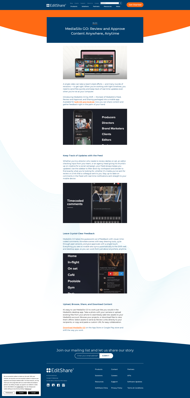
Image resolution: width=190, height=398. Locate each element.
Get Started (135, 5)
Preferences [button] (28, 389)
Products (74, 6)
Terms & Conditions (135, 388)
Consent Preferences (52, 378)
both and (84, 102)
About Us (90, 3)
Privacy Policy (116, 388)
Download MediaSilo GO (74, 328)
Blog (71, 3)
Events (77, 3)
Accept (33, 392)
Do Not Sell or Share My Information (57, 380)
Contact (114, 369)
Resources (108, 6)
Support (83, 3)
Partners (96, 6)
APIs (129, 376)
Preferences (9, 392)
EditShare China (101, 388)
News (118, 6)
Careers (97, 3)
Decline (21, 392)
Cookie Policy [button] (20, 387)
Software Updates (134, 382)
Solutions (85, 6)
